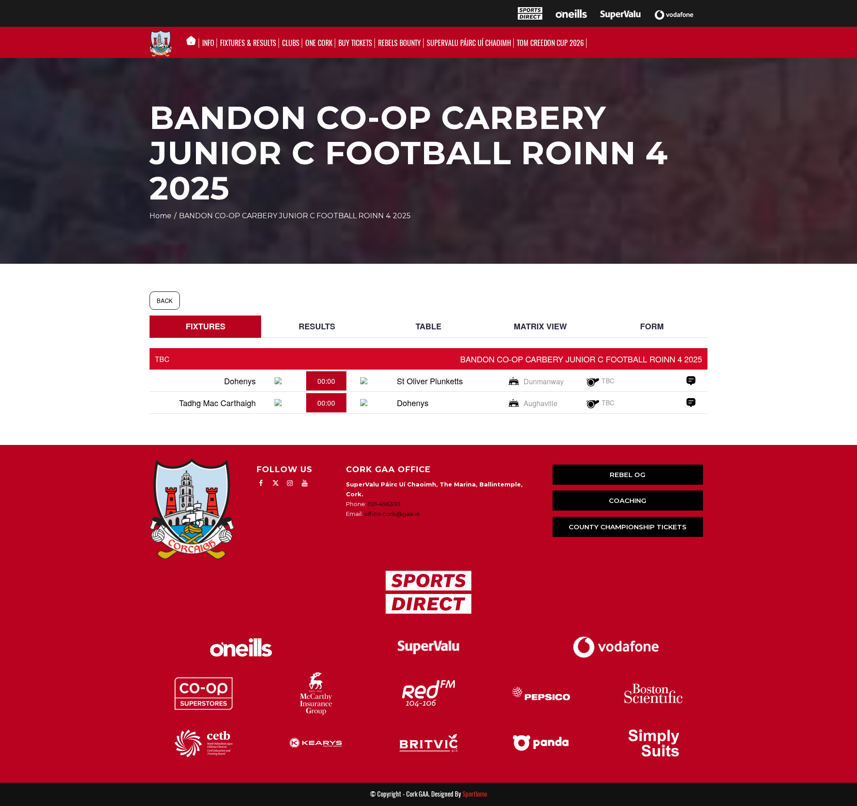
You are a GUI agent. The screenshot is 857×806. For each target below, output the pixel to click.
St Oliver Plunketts (430, 380)
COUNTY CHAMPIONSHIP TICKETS (627, 527)
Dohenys (240, 380)
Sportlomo (474, 793)
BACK (165, 300)
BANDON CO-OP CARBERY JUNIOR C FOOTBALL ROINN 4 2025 (581, 359)
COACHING (627, 500)
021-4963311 (384, 503)
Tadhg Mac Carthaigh (217, 402)
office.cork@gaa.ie (392, 513)
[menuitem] (193, 43)
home (160, 216)
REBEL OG (627, 474)
